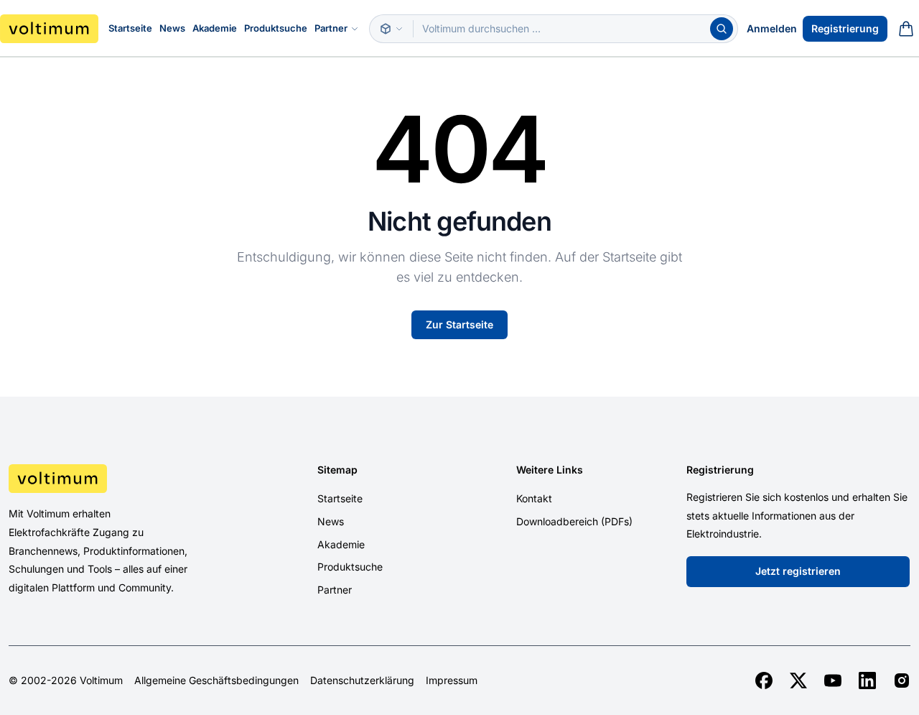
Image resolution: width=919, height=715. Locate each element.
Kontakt (534, 498)
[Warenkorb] (906, 29)
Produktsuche (275, 28)
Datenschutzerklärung (362, 680)
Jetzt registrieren (798, 571)
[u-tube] (832, 680)
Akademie (214, 28)
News (172, 28)
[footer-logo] (115, 478)
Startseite (130, 28)
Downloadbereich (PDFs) (574, 521)
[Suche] (721, 28)
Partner (330, 28)
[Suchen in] (391, 28)
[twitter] (798, 680)
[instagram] (901, 680)
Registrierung (845, 28)
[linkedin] (867, 680)
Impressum (451, 680)
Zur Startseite (459, 324)
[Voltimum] (49, 28)
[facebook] (764, 680)
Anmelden (772, 28)
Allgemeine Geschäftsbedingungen (216, 680)
